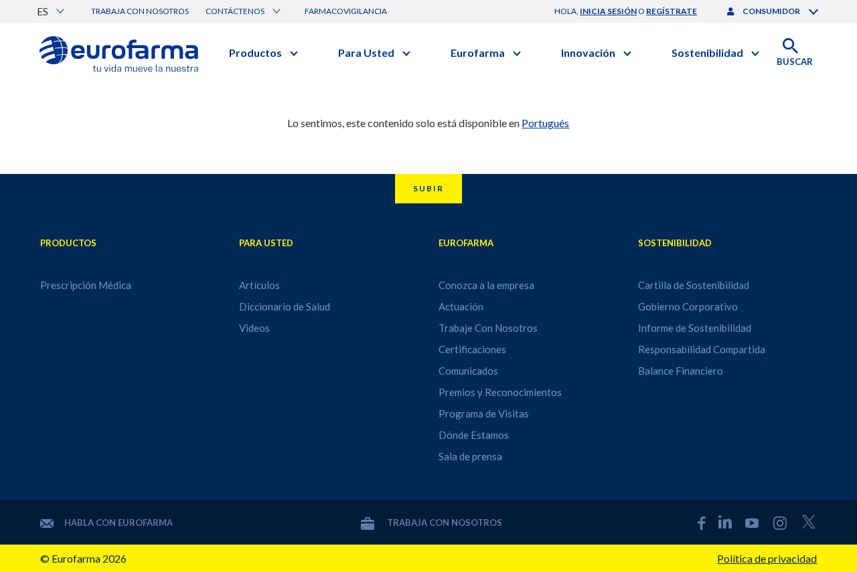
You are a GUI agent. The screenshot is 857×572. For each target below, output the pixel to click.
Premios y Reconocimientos (500, 392)
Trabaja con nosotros (140, 11)
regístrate (671, 11)
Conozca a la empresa (486, 285)
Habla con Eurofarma (118, 522)
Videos (254, 328)
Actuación (461, 306)
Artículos (259, 285)
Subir (428, 188)
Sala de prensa (470, 456)
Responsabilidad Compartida (701, 349)
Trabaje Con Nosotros (488, 328)
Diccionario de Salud (284, 306)
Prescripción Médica (85, 285)
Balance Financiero (680, 371)
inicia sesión (608, 11)
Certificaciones (472, 349)
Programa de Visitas (484, 413)
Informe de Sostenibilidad (694, 328)
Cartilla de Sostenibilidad (693, 285)
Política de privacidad (767, 558)
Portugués (545, 122)
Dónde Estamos (474, 435)
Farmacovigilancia (346, 11)
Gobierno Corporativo (688, 306)
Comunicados (468, 371)
